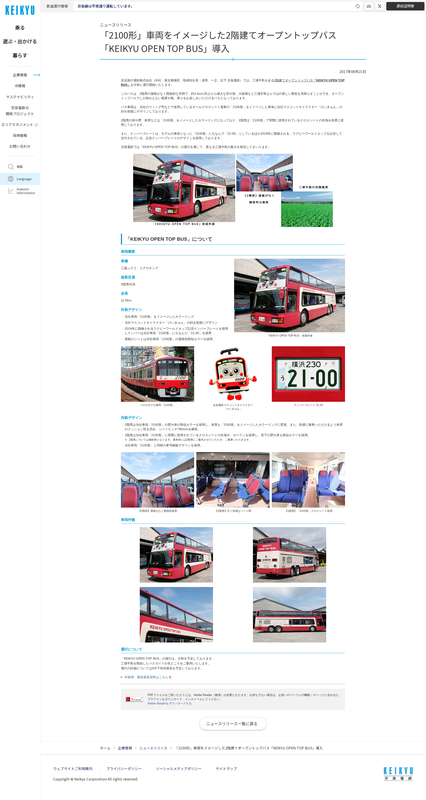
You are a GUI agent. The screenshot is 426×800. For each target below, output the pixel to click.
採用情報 (20, 135)
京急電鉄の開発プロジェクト (20, 110)
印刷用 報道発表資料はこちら (146, 677)
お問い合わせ (20, 146)
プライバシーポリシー (124, 768)
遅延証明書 (405, 5)
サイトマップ (226, 768)
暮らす (20, 55)
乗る (20, 27)
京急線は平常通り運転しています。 (106, 6)
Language (24, 179)
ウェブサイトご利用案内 (72, 768)
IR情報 (20, 85)
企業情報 (20, 74)
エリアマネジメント (17, 124)
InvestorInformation (26, 191)
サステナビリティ (20, 96)
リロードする (358, 6)
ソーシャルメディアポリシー (179, 768)
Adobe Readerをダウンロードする (170, 703)
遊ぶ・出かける (20, 41)
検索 (20, 166)
